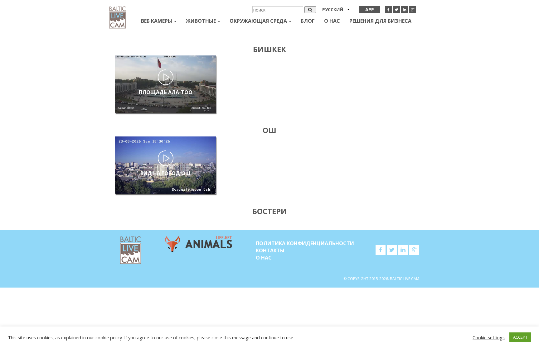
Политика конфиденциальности (305, 243)
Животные (201, 20)
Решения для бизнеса (380, 20)
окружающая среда (259, 20)
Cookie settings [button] (489, 337)
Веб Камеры (157, 20)
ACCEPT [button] (520, 337)
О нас (332, 20)
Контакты (270, 250)
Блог (308, 20)
